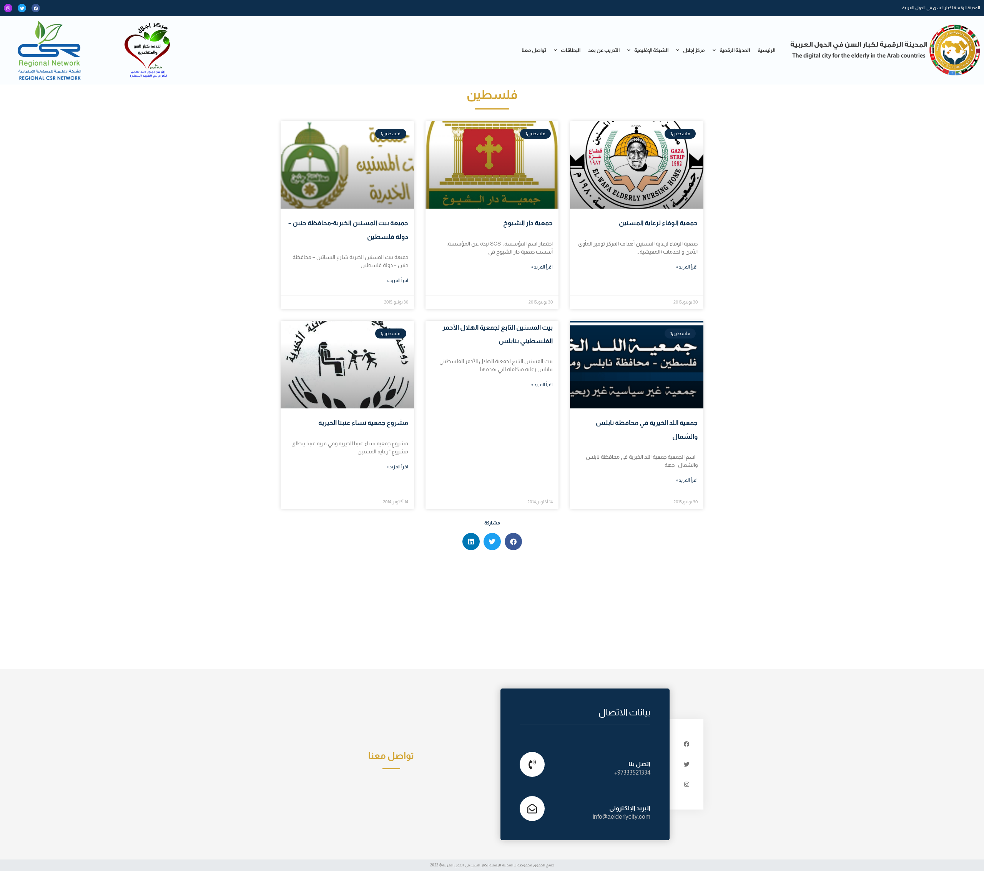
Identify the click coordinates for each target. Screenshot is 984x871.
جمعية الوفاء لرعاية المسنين (658, 223)
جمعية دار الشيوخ (528, 223)
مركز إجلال (694, 50)
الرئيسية (766, 50)
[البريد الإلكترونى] (532, 808)
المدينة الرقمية (735, 50)
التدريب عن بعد (604, 50)
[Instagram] (8, 8)
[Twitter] (22, 8)
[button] (513, 541)
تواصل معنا (534, 50)
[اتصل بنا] (532, 764)
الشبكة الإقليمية (651, 50)
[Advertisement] (492, 611)
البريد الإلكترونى (629, 808)
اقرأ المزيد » (687, 267)
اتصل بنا (639, 764)
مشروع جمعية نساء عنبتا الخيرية (363, 422)
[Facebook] (36, 8)
